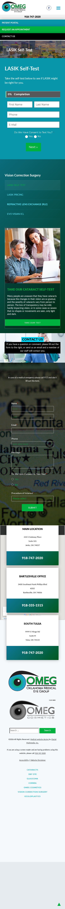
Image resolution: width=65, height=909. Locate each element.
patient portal (10, 23)
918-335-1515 (32, 605)
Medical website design (39, 739)
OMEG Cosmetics (32, 787)
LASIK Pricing (15, 195)
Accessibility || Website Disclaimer (32, 760)
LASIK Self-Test (16, 185)
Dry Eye (33, 774)
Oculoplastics (32, 796)
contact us (8, 37)
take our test (32, 323)
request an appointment (16, 30)
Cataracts (32, 770)
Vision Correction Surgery (23, 175)
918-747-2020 (32, 17)
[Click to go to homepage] (22, 6)
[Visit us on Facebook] (49, 8)
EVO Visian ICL (15, 214)
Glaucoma (32, 779)
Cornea (33, 783)
